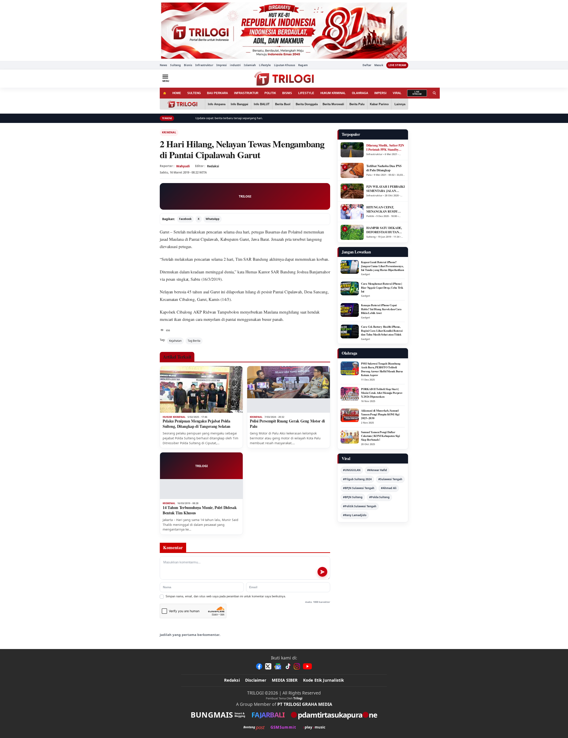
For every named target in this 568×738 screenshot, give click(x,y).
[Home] (164, 93)
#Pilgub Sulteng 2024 (357, 479)
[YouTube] (307, 666)
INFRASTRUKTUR (246, 93)
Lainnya (399, 104)
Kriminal (169, 132)
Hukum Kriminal (174, 416)
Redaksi (232, 680)
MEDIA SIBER (285, 680)
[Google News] (278, 666)
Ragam (303, 65)
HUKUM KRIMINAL (333, 93)
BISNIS (287, 93)
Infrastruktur (204, 65)
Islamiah (250, 65)
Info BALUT (262, 104)
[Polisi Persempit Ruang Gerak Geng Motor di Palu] (288, 389)
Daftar (367, 65)
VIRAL (397, 93)
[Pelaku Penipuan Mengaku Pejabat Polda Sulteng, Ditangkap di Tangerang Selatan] (201, 389)
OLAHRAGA (360, 93)
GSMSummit (283, 727)
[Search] (434, 93)
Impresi (221, 65)
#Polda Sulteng (379, 497)
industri (235, 65)
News (163, 65)
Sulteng (175, 65)
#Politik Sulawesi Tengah (359, 506)
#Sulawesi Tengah (390, 479)
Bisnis (188, 65)
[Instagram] (297, 666)
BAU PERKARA (217, 93)
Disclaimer (255, 680)
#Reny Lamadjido (354, 515)
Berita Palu (357, 104)
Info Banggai (239, 104)
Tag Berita (194, 341)
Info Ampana (216, 104)
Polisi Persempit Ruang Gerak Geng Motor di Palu (287, 423)
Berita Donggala (307, 104)
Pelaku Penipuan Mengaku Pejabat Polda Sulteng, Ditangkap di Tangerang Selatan (196, 423)
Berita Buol (282, 104)
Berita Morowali (333, 104)
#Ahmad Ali (388, 488)
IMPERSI (380, 93)
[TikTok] (288, 666)
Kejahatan (175, 341)
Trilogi (297, 698)
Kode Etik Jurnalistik (323, 680)
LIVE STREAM (397, 65)
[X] (268, 666)
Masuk (378, 65)
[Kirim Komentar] (322, 572)
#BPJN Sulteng (353, 497)
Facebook (185, 219)
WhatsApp (212, 219)
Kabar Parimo (379, 104)
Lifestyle (265, 65)
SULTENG (194, 93)
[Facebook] (259, 666)
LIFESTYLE (306, 93)
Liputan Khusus (284, 65)
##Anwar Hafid (377, 470)
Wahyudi (183, 166)
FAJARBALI (267, 714)
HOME (176, 93)
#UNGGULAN (352, 470)
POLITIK (270, 93)
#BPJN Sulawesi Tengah (358, 488)
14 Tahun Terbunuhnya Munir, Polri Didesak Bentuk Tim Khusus (200, 510)
